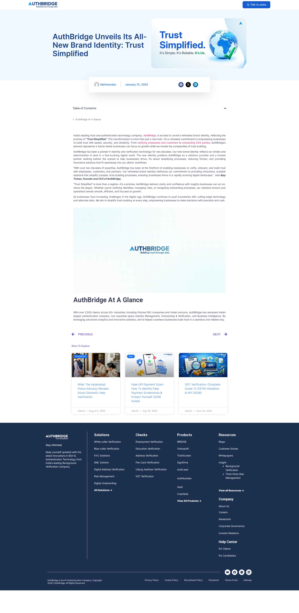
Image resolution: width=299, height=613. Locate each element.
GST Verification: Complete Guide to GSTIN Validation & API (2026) (202, 388)
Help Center (228, 542)
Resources (227, 435)
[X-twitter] (188, 84)
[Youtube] (227, 572)
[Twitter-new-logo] (241, 572)
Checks (141, 435)
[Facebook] (181, 84)
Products (184, 435)
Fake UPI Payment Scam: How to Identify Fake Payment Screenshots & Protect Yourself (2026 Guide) (147, 393)
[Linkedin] (195, 84)
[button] (225, 108)
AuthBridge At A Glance (88, 119)
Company (226, 499)
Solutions (101, 435)
